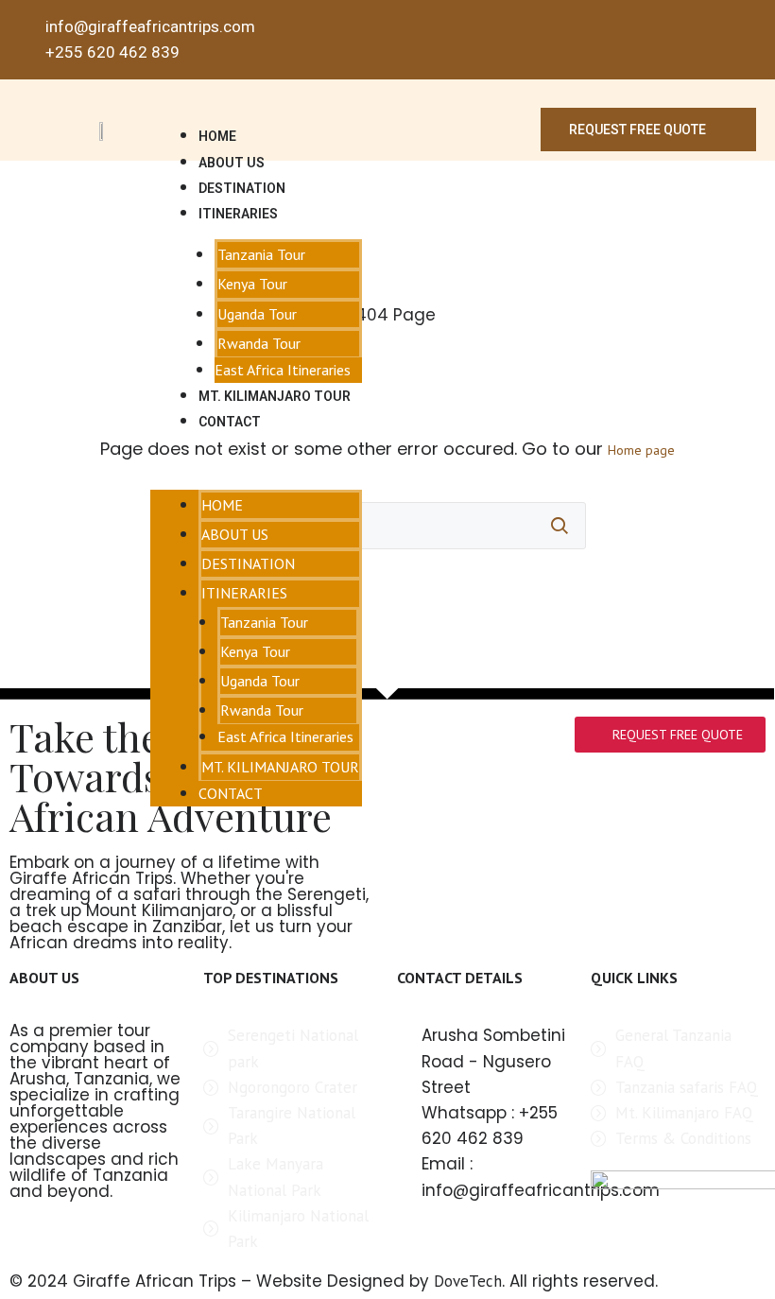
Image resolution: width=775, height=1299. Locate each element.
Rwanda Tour (259, 343)
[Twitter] (715, 40)
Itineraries (238, 213)
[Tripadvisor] (744, 40)
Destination (241, 188)
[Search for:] (387, 525)
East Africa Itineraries (283, 369)
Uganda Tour (257, 313)
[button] (256, 463)
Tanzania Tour (261, 254)
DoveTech (468, 1281)
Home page (641, 450)
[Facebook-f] (686, 40)
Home (217, 136)
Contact (229, 421)
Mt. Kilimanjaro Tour (274, 396)
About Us (231, 162)
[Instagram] (658, 40)
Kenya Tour (252, 283)
